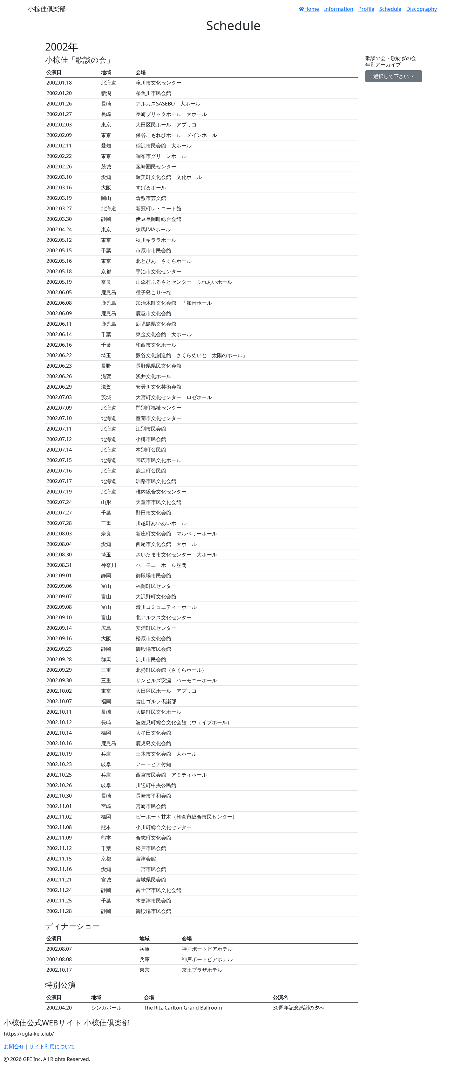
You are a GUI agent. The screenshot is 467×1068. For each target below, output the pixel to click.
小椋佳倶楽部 (47, 8)
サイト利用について (52, 1046)
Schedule (390, 8)
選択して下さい (391, 76)
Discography (421, 8)
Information (338, 8)
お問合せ (14, 1046)
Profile (366, 8)
